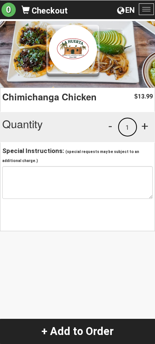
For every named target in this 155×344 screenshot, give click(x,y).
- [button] (110, 126)
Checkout (49, 10)
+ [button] (144, 126)
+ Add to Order (77, 331)
